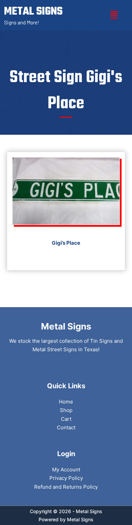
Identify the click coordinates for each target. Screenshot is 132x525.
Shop (66, 410)
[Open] (114, 15)
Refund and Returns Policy (66, 487)
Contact (66, 427)
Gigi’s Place (66, 243)
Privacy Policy (66, 478)
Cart (66, 419)
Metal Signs (80, 519)
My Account (66, 469)
